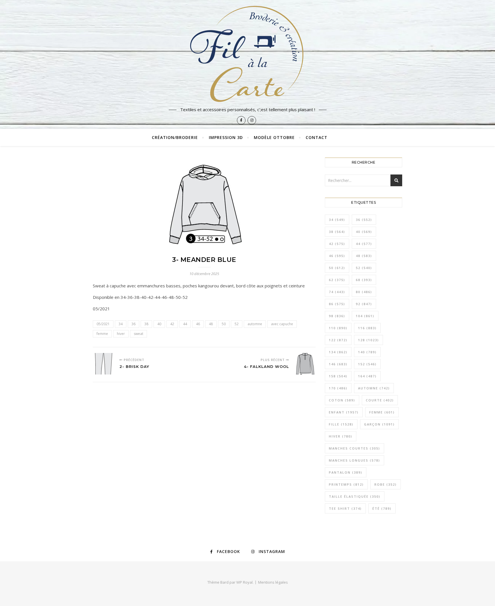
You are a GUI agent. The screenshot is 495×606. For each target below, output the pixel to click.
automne (254, 323)
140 (367, 352)
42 (172, 323)
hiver (121, 333)
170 (338, 388)
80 (364, 292)
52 (237, 323)
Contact (316, 137)
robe (385, 484)
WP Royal (244, 582)
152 (367, 364)
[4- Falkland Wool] (305, 363)
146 (338, 364)
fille (341, 424)
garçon (379, 424)
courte (380, 400)
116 (367, 328)
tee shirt (345, 508)
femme (102, 333)
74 (337, 292)
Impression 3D (226, 137)
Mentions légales (273, 582)
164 (367, 376)
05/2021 (103, 323)
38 (146, 323)
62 (337, 280)
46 (198, 323)
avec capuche (282, 323)
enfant (344, 412)
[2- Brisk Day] (103, 363)
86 (337, 304)
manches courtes (354, 448)
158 (338, 376)
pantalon (345, 472)
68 (364, 280)
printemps (346, 484)
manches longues (354, 460)
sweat (138, 333)
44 (185, 323)
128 (368, 340)
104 (365, 316)
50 (224, 323)
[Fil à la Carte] (247, 53)
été (382, 508)
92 (364, 304)
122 (338, 340)
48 (211, 323)
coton (342, 400)
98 (337, 316)
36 (133, 323)
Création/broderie (175, 137)
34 (121, 323)
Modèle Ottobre (274, 137)
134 (338, 352)
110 (338, 328)
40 (159, 323)
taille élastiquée (354, 496)
